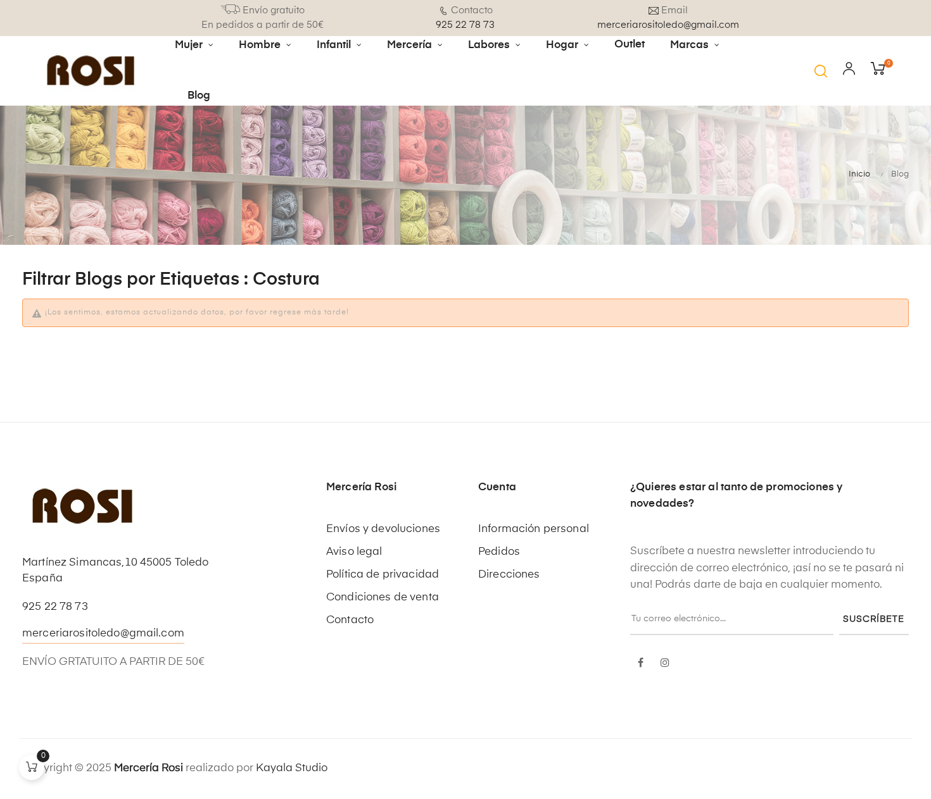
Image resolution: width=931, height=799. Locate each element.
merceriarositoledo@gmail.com (103, 633)
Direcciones (509, 574)
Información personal (533, 529)
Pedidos (499, 552)
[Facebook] (640, 663)
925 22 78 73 (55, 607)
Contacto (350, 620)
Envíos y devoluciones (383, 529)
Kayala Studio (291, 768)
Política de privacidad (382, 574)
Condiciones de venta (382, 597)
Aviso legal (354, 552)
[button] (820, 71)
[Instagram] (665, 663)
